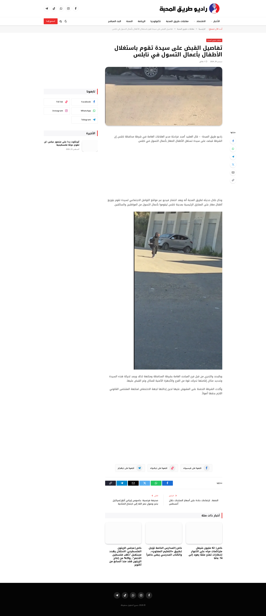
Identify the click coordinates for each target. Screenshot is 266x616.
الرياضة (141, 21)
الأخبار (216, 21)
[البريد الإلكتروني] (233, 172)
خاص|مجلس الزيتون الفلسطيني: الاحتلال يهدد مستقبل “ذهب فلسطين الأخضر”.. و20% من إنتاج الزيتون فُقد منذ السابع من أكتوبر (125, 556)
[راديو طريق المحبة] (190, 8)
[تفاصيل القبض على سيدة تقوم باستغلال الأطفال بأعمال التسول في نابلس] (163, 96)
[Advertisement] (163, 170)
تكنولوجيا (156, 21)
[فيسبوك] (233, 141)
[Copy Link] (233, 180)
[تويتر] (233, 164)
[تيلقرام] (233, 156)
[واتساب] (233, 149)
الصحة (129, 21)
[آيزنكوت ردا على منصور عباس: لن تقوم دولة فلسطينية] (90, 146)
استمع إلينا (50, 21)
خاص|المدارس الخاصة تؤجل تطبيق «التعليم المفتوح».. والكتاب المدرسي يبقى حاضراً (164, 551)
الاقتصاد (201, 21)
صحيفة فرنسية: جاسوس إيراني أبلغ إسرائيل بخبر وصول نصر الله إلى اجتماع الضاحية (135, 502)
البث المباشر (114, 21)
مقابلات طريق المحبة (177, 21)
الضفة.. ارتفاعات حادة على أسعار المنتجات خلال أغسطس (193, 502)
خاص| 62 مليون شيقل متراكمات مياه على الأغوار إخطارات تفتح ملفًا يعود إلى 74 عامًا (205, 553)
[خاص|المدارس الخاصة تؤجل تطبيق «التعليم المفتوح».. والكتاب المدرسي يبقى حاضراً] (163, 533)
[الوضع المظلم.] (66, 21)
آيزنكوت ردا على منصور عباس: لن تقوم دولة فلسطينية (61, 143)
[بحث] (60, 21)
